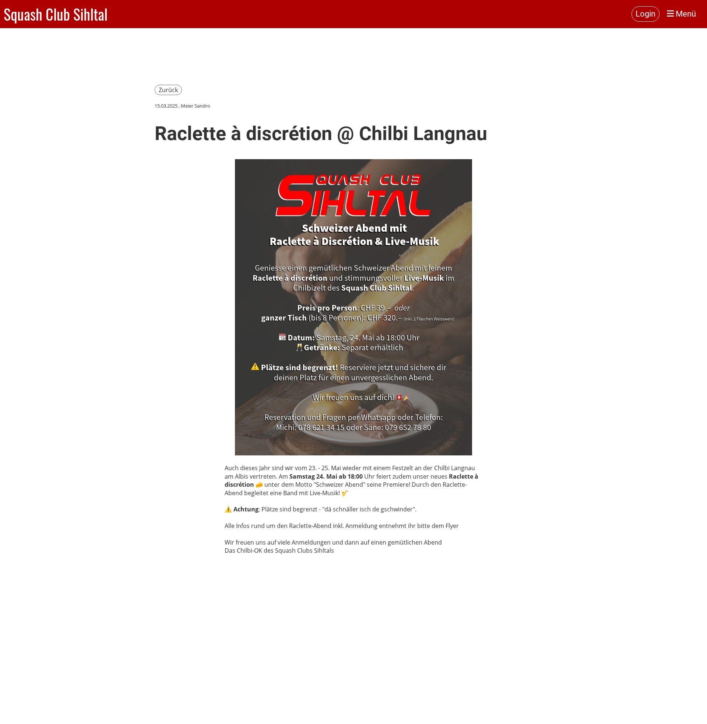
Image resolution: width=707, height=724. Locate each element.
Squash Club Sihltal (56, 14)
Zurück (168, 90)
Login (645, 13)
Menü (685, 13)
